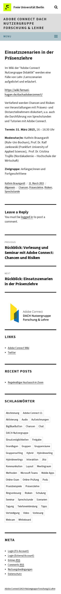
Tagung (10, 506)
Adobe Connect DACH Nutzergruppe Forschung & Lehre (25, 23)
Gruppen (26, 446)
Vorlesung (38, 513)
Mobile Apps (47, 473)
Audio (25, 419)
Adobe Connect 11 (32, 413)
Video (26, 513)
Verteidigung (13, 513)
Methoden (11, 473)
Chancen (23, 187)
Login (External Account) (21, 555)
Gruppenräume (42, 446)
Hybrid (29, 453)
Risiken (48, 187)
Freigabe (37, 439)
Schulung (41, 493)
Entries (14, 560)
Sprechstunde (12, 191)
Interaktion (32, 459)
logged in (27, 217)
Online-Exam (12, 479)
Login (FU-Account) (18, 551)
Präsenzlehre (36, 187)
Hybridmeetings (14, 459)
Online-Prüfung (31, 479)
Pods (45, 479)
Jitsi (44, 459)
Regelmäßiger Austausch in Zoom (25, 382)
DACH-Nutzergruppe (17, 433)
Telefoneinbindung (27, 506)
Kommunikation (14, 466)
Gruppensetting (14, 453)
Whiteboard (24, 519)
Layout (29, 466)
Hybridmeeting (45, 453)
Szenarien (42, 499)
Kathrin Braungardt (15, 183)
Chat (41, 426)
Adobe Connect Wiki (18, 348)
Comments (16, 564)
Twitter (12, 352)
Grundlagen (12, 446)
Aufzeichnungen (40, 419)
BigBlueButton (14, 426)
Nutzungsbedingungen (20, 569)
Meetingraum (44, 466)
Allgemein (10, 187)
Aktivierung (12, 419)
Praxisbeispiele (14, 486)
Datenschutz (15, 574)
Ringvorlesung (13, 493)
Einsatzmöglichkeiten (17, 439)
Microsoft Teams (29, 473)
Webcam (10, 519)
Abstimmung (12, 413)
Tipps (44, 506)
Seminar (10, 499)
